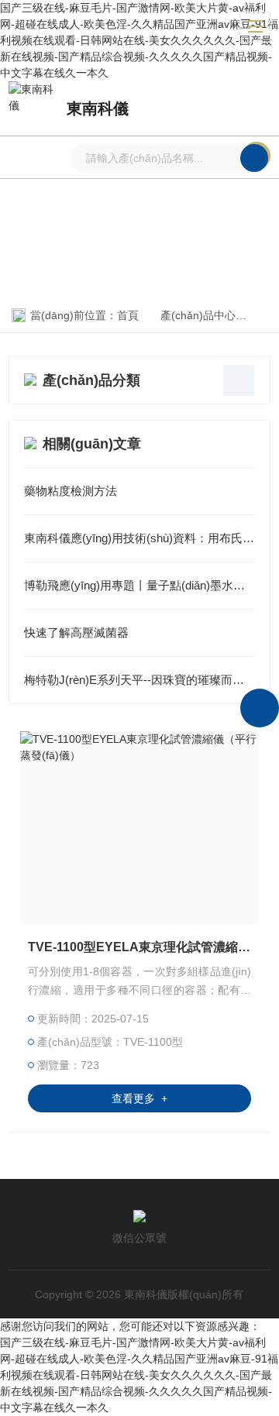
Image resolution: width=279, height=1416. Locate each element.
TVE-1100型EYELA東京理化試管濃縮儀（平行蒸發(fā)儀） (139, 947)
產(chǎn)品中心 (198, 315)
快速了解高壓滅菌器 (76, 632)
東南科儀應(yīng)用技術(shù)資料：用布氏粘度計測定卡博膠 (139, 538)
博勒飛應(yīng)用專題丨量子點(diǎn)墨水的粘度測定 (139, 585)
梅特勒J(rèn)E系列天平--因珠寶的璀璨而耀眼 (139, 679)
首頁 (128, 315)
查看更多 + (139, 1098)
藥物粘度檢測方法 (70, 490)
